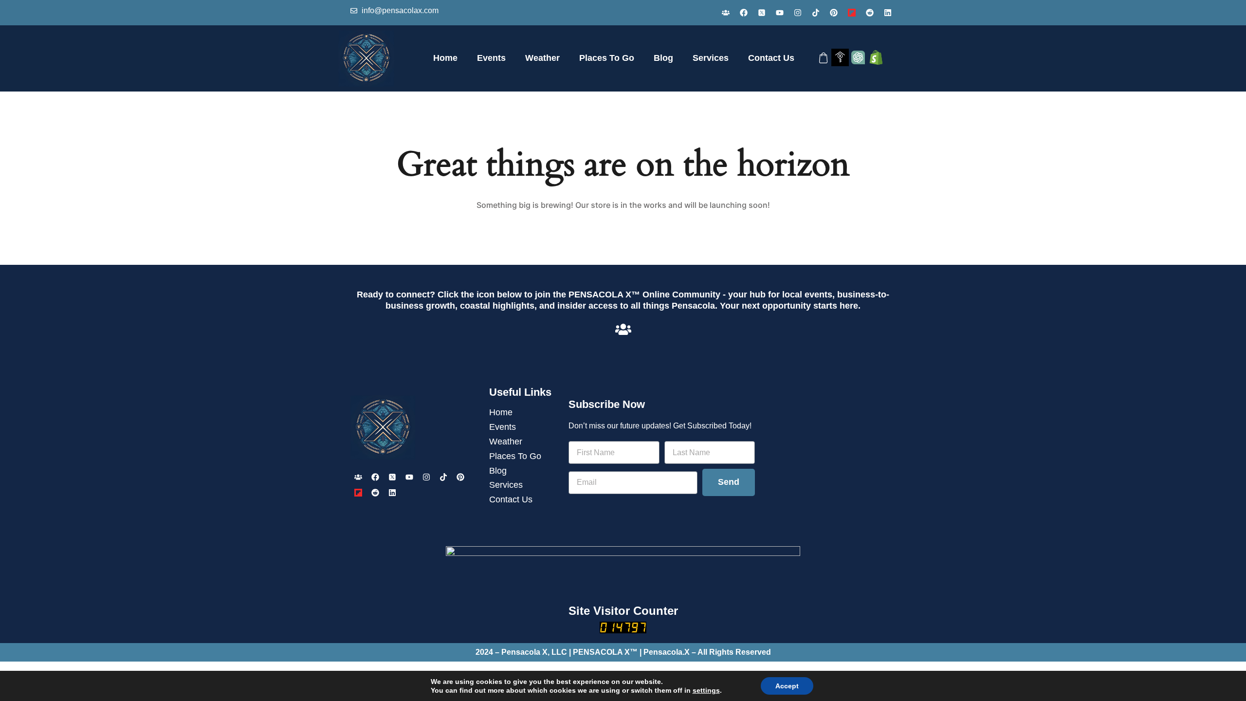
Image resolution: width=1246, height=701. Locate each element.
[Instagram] (798, 12)
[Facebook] (743, 12)
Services (711, 58)
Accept (787, 686)
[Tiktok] (816, 12)
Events (491, 58)
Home (445, 58)
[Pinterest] (834, 12)
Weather (542, 58)
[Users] (725, 12)
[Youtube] (780, 12)
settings (706, 690)
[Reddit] (870, 12)
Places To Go (606, 58)
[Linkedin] (888, 12)
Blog (663, 58)
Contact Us (771, 58)
